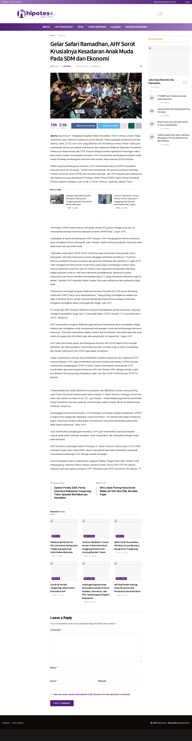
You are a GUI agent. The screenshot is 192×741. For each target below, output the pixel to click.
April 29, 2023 (121, 208)
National (61, 35)
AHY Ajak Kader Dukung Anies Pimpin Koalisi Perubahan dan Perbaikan (127, 588)
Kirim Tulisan (16, 2)
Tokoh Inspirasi (97, 27)
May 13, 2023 (72, 208)
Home (52, 35)
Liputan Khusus (64, 27)
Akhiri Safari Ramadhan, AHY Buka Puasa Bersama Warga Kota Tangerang (127, 545)
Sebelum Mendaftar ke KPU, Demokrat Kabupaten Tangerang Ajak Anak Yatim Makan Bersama (79, 200)
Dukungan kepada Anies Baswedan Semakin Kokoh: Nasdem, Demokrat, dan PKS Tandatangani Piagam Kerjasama (96, 591)
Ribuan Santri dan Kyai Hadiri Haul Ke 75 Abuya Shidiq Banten (173, 123)
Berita (46, 27)
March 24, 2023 (90, 602)
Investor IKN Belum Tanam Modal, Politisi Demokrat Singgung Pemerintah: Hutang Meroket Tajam (126, 200)
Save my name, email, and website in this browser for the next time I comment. (91, 694)
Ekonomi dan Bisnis (136, 27)
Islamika (116, 27)
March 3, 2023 (122, 595)
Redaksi (5, 2)
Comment (56, 629)
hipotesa (185, 723)
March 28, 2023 (82, 66)
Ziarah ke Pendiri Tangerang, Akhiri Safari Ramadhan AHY (62, 588)
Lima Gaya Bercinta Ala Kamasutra (161, 81)
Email (54, 681)
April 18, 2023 (122, 553)
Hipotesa (162, 723)
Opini (80, 27)
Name (54, 667)
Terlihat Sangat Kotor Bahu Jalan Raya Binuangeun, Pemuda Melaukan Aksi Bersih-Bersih (174, 138)
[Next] (98, 218)
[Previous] (93, 218)
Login (187, 2)
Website (102, 681)
